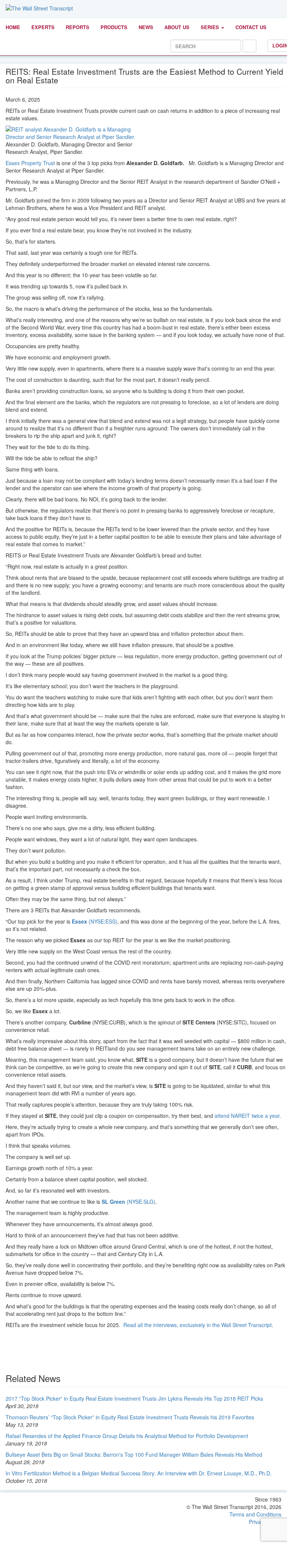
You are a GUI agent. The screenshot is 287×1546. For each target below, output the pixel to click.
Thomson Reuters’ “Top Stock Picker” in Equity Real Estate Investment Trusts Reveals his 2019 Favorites (130, 1417)
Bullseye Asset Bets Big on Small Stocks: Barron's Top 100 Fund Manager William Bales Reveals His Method (134, 1454)
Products (114, 27)
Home (13, 27)
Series (210, 27)
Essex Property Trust (30, 163)
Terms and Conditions (255, 1514)
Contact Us (250, 27)
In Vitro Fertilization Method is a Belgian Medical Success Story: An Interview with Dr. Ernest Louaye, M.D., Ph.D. (139, 1473)
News (146, 27)
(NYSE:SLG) (128, 1201)
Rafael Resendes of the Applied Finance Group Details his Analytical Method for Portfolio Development (127, 1436)
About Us (176, 27)
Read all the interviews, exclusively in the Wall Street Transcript (197, 1325)
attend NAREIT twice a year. (248, 1115)
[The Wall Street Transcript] (39, 7)
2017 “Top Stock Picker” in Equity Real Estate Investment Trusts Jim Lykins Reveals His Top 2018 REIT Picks (134, 1398)
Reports (77, 27)
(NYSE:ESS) (94, 921)
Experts (43, 27)
